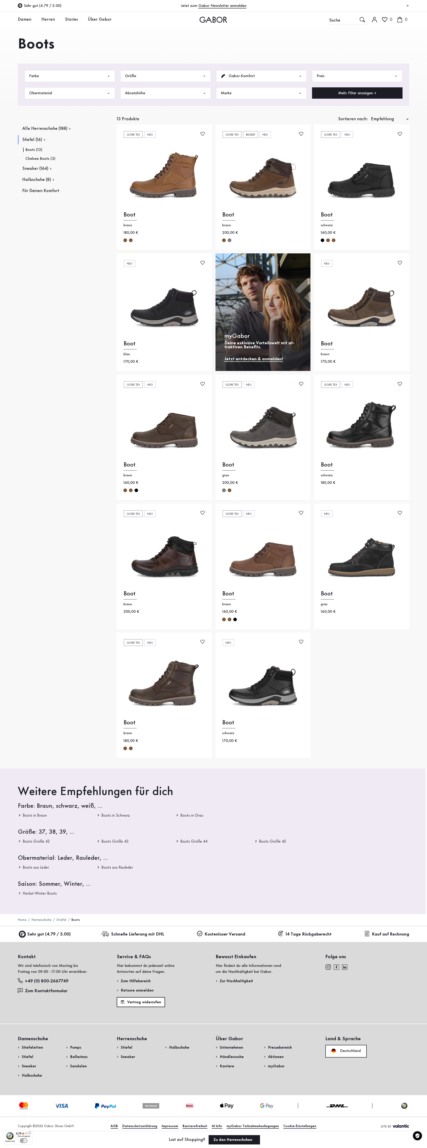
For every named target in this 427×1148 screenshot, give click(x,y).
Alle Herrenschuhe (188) (44, 129)
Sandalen (78, 1066)
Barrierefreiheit (195, 1126)
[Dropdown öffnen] (35, 19)
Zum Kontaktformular (46, 991)
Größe (130, 76)
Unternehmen (231, 1047)
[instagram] (328, 966)
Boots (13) (33, 150)
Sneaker (29, 1066)
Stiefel (61, 920)
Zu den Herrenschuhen (233, 1140)
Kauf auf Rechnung (390, 934)
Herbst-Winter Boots (40, 893)
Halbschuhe (32, 1075)
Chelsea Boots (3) (40, 158)
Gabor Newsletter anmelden (222, 6)
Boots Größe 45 (272, 841)
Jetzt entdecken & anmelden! (253, 359)
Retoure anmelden (137, 990)
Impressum (170, 1126)
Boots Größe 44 (193, 841)
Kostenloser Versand (225, 934)
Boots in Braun (35, 815)
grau (229, 240)
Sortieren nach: (353, 119)
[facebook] (336, 966)
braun (125, 240)
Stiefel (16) (32, 140)
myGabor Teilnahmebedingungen (253, 1126)
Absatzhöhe (135, 93)
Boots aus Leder (36, 867)
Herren (48, 20)
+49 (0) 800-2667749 (46, 981)
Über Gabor (100, 20)
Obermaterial (40, 93)
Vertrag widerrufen (143, 1002)
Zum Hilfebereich (136, 981)
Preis (320, 76)
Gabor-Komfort (241, 76)
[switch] (23, 1140)
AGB (114, 1126)
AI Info (217, 1126)
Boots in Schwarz (115, 815)
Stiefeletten (32, 1047)
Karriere (227, 1066)
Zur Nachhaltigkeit (236, 981)
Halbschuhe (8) (36, 180)
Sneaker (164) (35, 169)
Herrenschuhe (41, 920)
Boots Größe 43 (115, 841)
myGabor (276, 1066)
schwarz (322, 240)
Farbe (34, 76)
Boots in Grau (191, 815)
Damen (24, 20)
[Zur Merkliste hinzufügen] (202, 133)
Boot (129, 215)
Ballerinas (79, 1057)
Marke (226, 93)
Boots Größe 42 (36, 841)
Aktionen (276, 1057)
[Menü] (29, 1132)
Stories (71, 20)
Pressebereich (280, 1047)
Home (22, 920)
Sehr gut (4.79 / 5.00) (49, 934)
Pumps (75, 1047)
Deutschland (350, 1051)
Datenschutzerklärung (139, 1126)
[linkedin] (344, 966)
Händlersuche (232, 1057)
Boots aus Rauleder (117, 867)
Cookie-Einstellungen (299, 1126)
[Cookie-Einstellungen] (417, 1135)
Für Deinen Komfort (40, 191)
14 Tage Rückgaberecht (309, 934)
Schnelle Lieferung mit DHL (137, 934)
